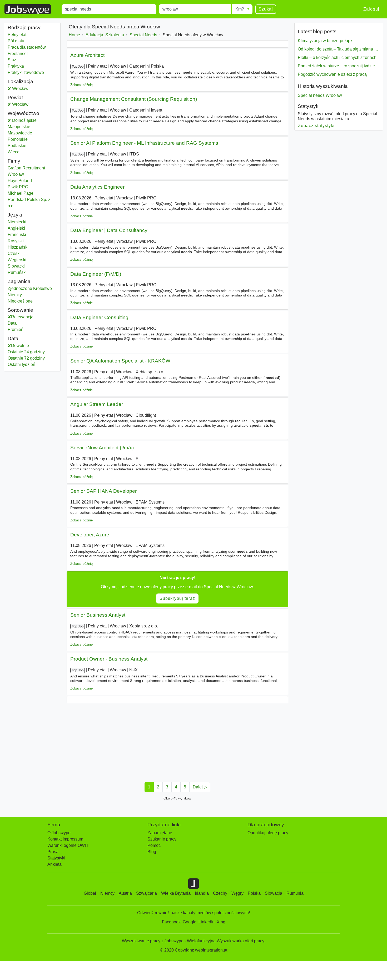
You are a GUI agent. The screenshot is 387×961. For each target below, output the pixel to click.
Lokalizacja (20, 81)
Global (90, 893)
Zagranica (19, 281)
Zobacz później (81, 85)
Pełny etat (17, 34)
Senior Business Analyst (97, 615)
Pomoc (154, 845)
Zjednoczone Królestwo (30, 288)
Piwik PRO (18, 187)
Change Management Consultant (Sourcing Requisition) (133, 99)
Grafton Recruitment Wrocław (26, 171)
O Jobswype (59, 833)
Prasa (52, 851)
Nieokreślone (21, 301)
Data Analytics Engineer (97, 187)
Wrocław (24, 88)
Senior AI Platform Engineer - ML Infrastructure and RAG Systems (144, 143)
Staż (12, 60)
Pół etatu (16, 41)
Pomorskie (31, 139)
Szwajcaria (146, 893)
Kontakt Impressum (65, 839)
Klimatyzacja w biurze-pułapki (326, 40)
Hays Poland (20, 180)
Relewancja (22, 317)
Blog (151, 851)
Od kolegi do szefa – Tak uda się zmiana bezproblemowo (338, 49)
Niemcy (21, 295)
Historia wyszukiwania (323, 86)
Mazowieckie (32, 133)
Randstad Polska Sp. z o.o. (29, 202)
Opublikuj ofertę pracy (267, 833)
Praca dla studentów (27, 47)
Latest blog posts (317, 31)
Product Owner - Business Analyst (108, 659)
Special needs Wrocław (320, 95)
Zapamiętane (159, 833)
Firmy (14, 161)
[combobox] (109, 9)
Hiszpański (18, 247)
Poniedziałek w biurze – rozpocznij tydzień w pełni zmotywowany (338, 66)
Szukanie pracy (161, 839)
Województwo (23, 113)
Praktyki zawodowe (26, 72)
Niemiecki (17, 222)
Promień (15, 329)
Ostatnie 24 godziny (26, 352)
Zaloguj (371, 9)
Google (189, 922)
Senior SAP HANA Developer (103, 491)
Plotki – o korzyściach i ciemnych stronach (337, 57)
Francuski (17, 234)
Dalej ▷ (200, 787)
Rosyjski (16, 241)
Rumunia (295, 893)
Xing (221, 922)
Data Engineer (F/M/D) (95, 274)
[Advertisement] (177, 741)
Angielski (16, 228)
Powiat (15, 97)
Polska (254, 893)
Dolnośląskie (34, 120)
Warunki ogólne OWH (67, 845)
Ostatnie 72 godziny (26, 358)
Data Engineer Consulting (99, 317)
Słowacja (273, 893)
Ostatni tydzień (21, 364)
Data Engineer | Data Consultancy (108, 230)
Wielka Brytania (176, 893)
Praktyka (16, 66)
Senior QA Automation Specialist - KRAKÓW (120, 361)
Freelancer (18, 53)
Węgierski (17, 260)
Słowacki (16, 266)
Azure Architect (87, 55)
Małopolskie (32, 126)
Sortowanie (20, 310)
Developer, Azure (89, 534)
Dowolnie (20, 345)
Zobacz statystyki (316, 125)
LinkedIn (207, 922)
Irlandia (202, 893)
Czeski (14, 253)
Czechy (220, 893)
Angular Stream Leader (96, 404)
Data (12, 323)
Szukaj (266, 9)
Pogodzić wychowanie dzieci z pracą (332, 74)
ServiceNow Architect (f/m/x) (102, 447)
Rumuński (17, 272)
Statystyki (309, 106)
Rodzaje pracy (24, 27)
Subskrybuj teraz (177, 598)
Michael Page (20, 193)
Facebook (171, 922)
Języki (15, 215)
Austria (125, 893)
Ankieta (54, 864)
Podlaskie (30, 145)
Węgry (237, 893)
